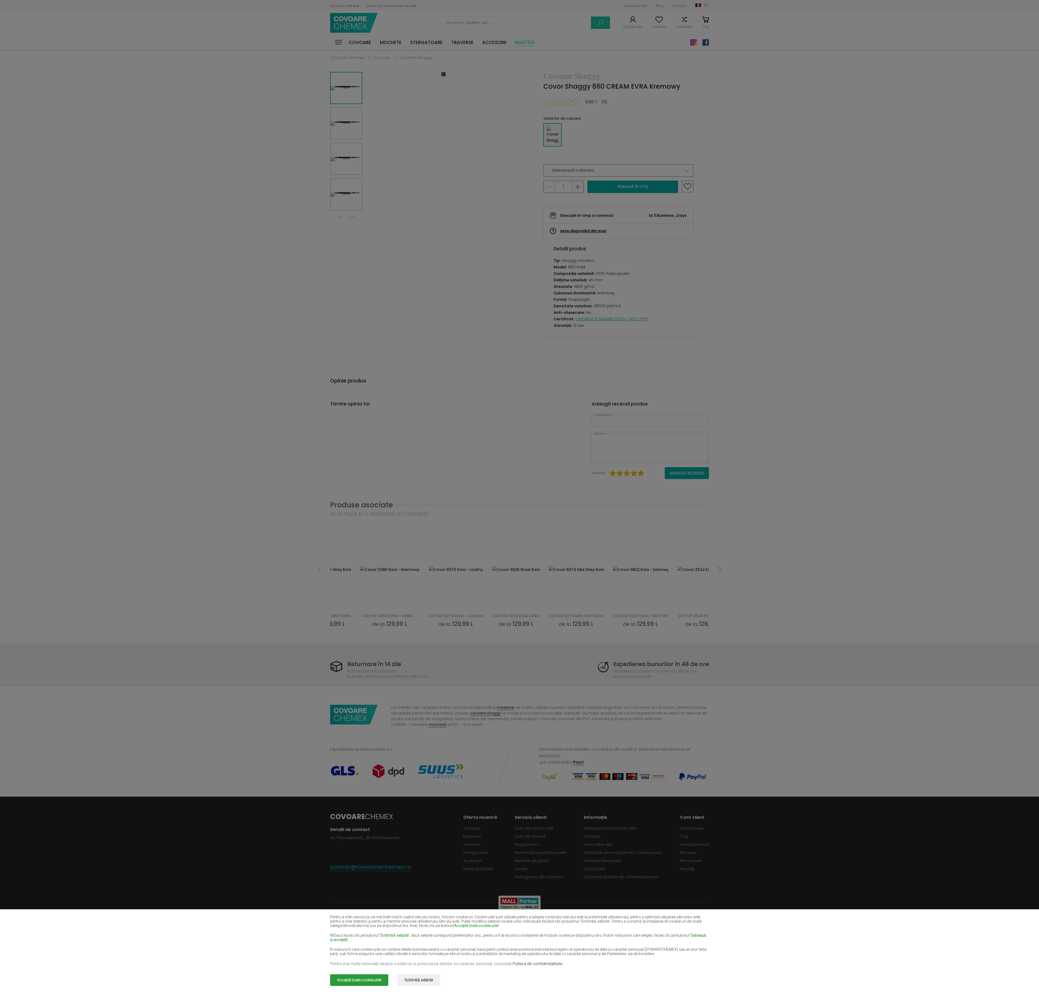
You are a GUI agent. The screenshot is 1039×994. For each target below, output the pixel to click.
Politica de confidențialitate (538, 963)
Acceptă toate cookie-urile (359, 980)
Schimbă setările (419, 980)
